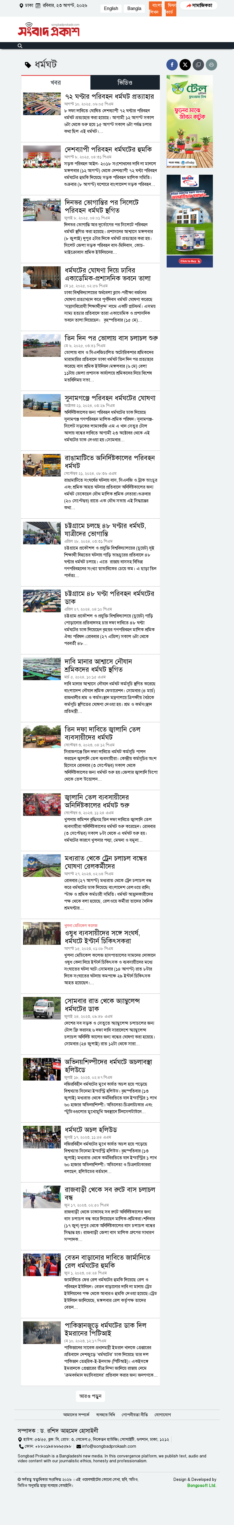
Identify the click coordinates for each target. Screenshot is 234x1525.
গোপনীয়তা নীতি (135, 1414)
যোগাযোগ (163, 1414)
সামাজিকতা (202, 5)
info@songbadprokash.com (109, 1446)
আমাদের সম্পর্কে (76, 1414)
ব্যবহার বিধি (105, 1414)
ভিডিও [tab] (125, 82)
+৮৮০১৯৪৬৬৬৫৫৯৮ (53, 1446)
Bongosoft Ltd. (201, 1485)
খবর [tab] (56, 82)
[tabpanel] (90, 745)
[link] (155, 8)
